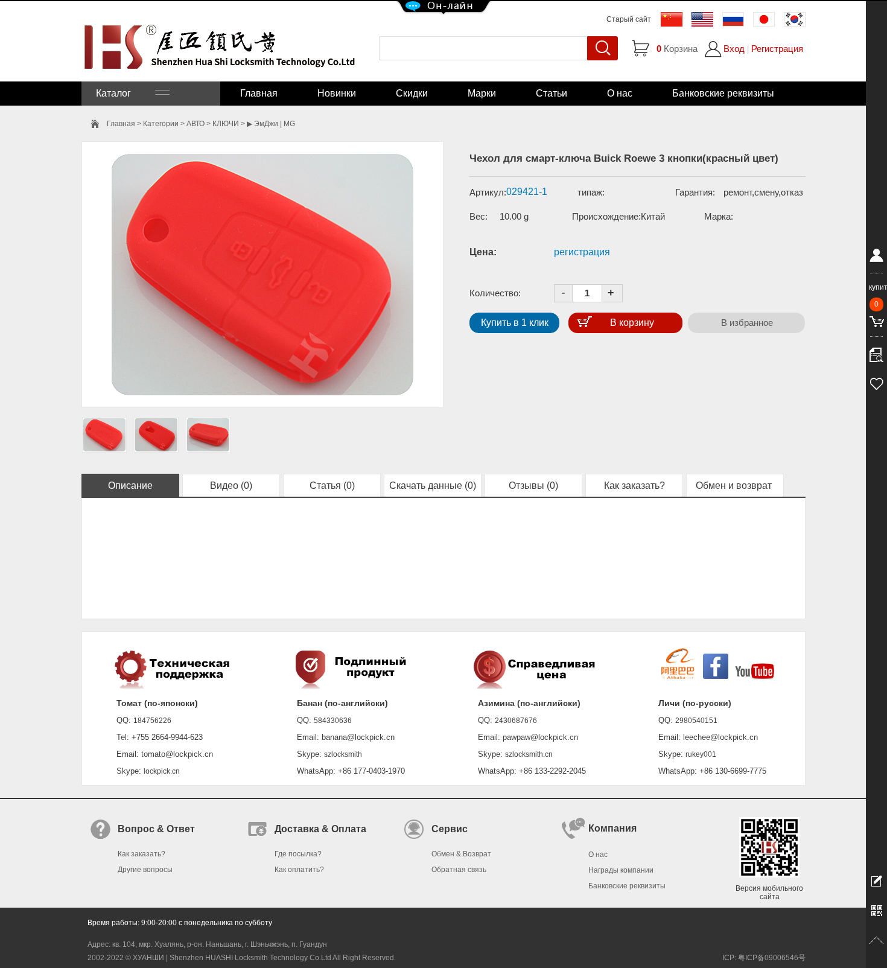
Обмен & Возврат (461, 854)
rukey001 (700, 754)
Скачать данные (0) (432, 485)
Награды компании (620, 870)
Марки (482, 93)
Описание (130, 485)
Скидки (412, 93)
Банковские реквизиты (723, 93)
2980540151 (696, 720)
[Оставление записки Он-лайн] (876, 880)
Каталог (125, 93)
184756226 (152, 720)
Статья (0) (332, 485)
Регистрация (777, 48)
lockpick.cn (162, 771)
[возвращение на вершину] (876, 941)
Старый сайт (628, 19)
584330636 (333, 720)
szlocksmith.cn (529, 754)
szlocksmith (343, 754)
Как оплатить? (299, 869)
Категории (161, 123)
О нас (619, 93)
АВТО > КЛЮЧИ (212, 123)
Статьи (551, 93)
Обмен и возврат (735, 485)
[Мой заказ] (876, 352)
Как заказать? (634, 485)
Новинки (336, 93)
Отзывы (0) (533, 485)
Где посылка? (298, 854)
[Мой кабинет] (876, 258)
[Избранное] (876, 382)
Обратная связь (458, 869)
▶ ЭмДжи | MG (271, 123)
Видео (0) (231, 485)
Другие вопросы (145, 869)
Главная (259, 93)
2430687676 (516, 720)
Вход (734, 48)
